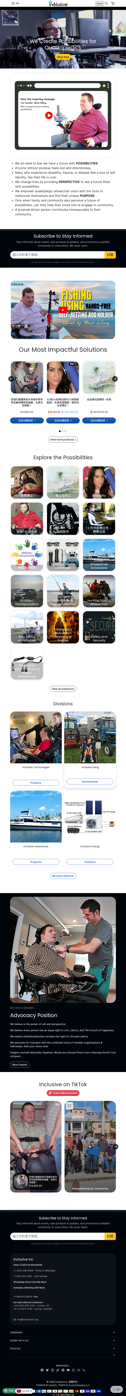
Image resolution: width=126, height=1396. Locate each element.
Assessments (90, 781)
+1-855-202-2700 (22, 1276)
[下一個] (29, 390)
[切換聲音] (57, 1104)
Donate (63, 56)
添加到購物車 (26, 420)
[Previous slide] (10, 1146)
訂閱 (110, 255)
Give (99, 3)
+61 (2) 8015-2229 (22, 1308)
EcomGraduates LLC (79, 1385)
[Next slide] (115, 379)
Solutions (90, 861)
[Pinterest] (63, 1370)
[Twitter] (47, 1370)
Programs (36, 861)
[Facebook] (42, 1370)
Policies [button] (15, 1348)
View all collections (63, 688)
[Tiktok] (57, 1370)
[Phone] (84, 1370)
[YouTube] (68, 1370)
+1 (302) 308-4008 (23, 1270)
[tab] (60, 431)
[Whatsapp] (73, 1370)
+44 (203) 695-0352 (24, 1305)
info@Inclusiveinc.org (27, 1319)
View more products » (63, 439)
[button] (15, 3)
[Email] (78, 1370)
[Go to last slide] (11, 379)
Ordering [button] (16, 1332)
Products (36, 782)
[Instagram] (52, 1370)
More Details (19, 1064)
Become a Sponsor (63, 875)
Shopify (53, 1385)
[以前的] (24, 390)
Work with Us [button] (19, 1340)
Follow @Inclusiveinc (65, 1093)
